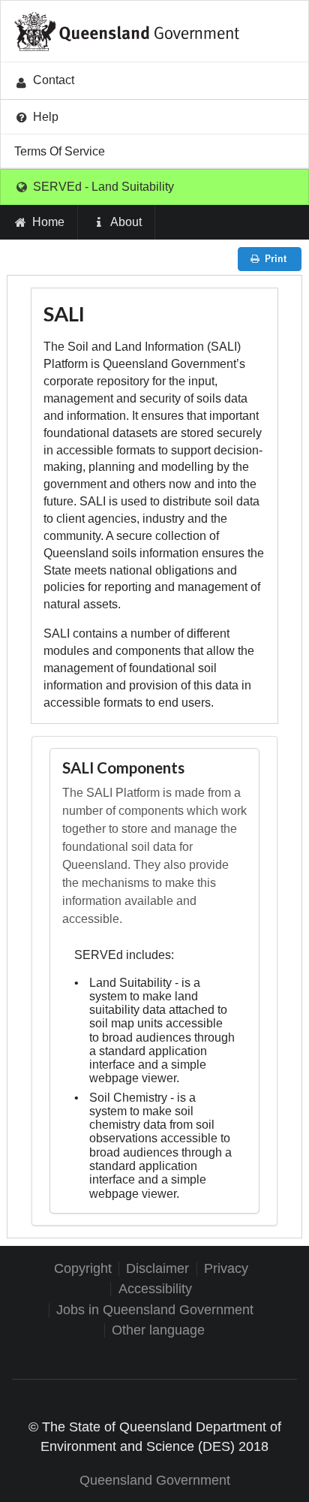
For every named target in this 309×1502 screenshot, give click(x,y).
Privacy (226, 1269)
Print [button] (276, 258)
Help (45, 116)
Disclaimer (157, 1269)
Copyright (83, 1269)
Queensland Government (155, 1480)
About (126, 222)
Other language (158, 1330)
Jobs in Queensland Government (155, 1310)
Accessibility (155, 1289)
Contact (53, 80)
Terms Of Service (59, 151)
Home (48, 222)
